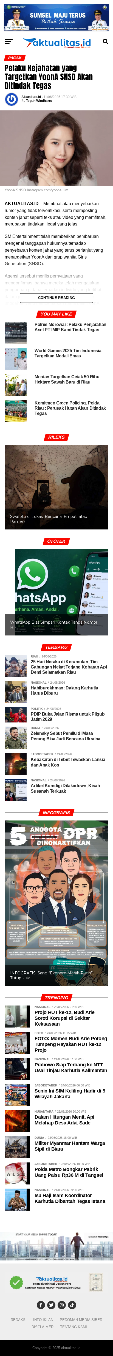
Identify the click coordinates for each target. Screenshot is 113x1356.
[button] (56, 592)
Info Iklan (43, 1320)
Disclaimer (42, 1327)
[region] (56, 481)
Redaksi (19, 1320)
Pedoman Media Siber (81, 1320)
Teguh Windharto (39, 101)
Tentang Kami (73, 1327)
